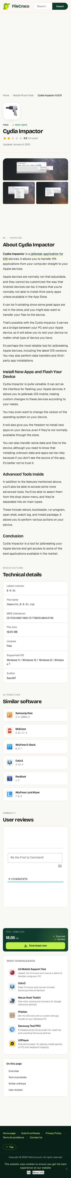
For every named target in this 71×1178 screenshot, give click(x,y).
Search (60, 6)
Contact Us (36, 1137)
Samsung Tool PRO (29, 1026)
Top (11, 1147)
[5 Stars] (21, 138)
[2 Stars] (9, 138)
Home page (9, 1133)
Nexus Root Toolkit (29, 997)
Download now (38, 945)
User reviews (16, 1089)
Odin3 (21, 983)
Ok (28, 1172)
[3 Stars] (13, 138)
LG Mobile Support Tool (32, 969)
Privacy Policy (53, 1133)
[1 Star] (5, 138)
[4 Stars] (17, 138)
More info (38, 1172)
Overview (14, 1071)
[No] (66, 1169)
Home (6, 95)
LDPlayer (23, 1040)
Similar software (17, 1083)
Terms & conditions (13, 1137)
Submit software (30, 1133)
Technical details (18, 1077)
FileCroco (20, 6)
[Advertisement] (35, 51)
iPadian (22, 1011)
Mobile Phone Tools (23, 95)
